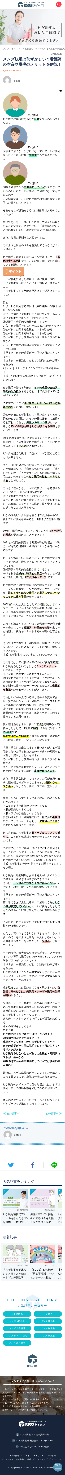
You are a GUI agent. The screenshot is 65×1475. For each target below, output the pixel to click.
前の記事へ (12, 1113)
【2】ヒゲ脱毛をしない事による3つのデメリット (32, 325)
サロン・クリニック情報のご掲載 (16, 1459)
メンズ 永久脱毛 (17, 1343)
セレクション (58, 1459)
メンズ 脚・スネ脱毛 (17, 1335)
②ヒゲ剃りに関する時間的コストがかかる (27, 333)
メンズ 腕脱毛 (48, 1335)
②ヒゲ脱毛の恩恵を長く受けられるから (26, 317)
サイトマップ (41, 1459)
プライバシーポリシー (34, 1456)
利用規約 (52, 1456)
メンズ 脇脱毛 (48, 1321)
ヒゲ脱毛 (48, 1314)
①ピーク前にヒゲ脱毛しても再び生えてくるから (31, 313)
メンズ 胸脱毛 (48, 1328)
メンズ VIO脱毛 (17, 1321)
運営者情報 (14, 1456)
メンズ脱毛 (17, 1314)
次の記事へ (52, 1113)
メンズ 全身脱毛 (17, 1328)
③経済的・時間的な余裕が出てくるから (26, 321)
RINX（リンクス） (48, 956)
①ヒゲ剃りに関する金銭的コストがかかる (27, 329)
